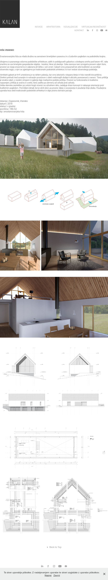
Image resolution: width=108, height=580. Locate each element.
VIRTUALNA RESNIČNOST (94, 27)
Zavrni (56, 575)
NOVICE (39, 27)
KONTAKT (79, 30)
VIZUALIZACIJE (70, 27)
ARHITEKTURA (53, 27)
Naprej (48, 575)
